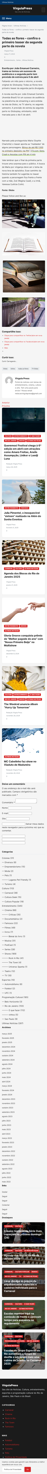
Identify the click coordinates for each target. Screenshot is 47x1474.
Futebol (8, 1440)
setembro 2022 (8, 1164)
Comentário (8, 802)
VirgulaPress (22, 8)
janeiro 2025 (7, 1042)
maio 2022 (6, 1182)
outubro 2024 (7, 1055)
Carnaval (9, 568)
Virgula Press (8, 51)
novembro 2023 (8, 1103)
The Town (9, 1422)
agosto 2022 (7, 1169)
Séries (13, 369)
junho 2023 (6, 1125)
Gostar (4, 1192)
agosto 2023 (7, 1116)
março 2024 (7, 1086)
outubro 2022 (7, 1160)
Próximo (6, 406)
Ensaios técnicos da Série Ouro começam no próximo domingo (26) (23, 1234)
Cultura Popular (22, 1272)
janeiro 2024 (7, 1095)
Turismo (9, 1448)
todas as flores (23, 369)
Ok (28, 1469)
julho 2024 (6, 1068)
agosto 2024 (7, 1064)
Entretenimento (9, 60)
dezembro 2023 (8, 1099)
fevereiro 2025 (8, 1038)
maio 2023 (6, 1129)
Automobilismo (12, 1444)
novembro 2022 (8, 1156)
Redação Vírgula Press (14, 464)
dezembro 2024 (8, 1047)
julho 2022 (6, 1173)
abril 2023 (6, 1134)
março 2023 (7, 1138)
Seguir (4, 1201)
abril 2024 (6, 1081)
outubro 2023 (7, 1108)
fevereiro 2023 (8, 1142)
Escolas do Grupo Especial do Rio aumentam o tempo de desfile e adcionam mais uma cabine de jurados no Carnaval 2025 (22, 1357)
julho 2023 (6, 1121)
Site (4, 818)
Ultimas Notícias (27, 60)
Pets (7, 1453)
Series (18, 60)
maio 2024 (6, 1077)
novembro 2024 (8, 1051)
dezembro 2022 (8, 1151)
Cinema (8, 1414)
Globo (5, 369)
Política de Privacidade (16, 1457)
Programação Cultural (15, 1341)
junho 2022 (6, 1177)
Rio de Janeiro (11, 440)
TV (20, 1276)
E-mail (5, 813)
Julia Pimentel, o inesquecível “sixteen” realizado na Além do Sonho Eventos (22, 516)
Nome (5, 808)
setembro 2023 (8, 1112)
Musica (34, 1272)
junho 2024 (6, 1073)
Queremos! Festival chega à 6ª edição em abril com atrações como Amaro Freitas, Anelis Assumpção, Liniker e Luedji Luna (22, 452)
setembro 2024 (8, 1060)
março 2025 (7, 1034)
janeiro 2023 (7, 1147)
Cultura (8, 436)
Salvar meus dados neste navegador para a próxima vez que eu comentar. (23, 827)
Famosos (24, 508)
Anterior (6, 402)
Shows (22, 440)
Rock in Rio (10, 1418)
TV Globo (35, 369)
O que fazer (35, 436)
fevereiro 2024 (8, 1090)
